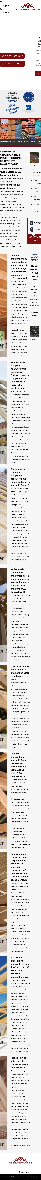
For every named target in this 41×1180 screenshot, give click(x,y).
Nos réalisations (12, 56)
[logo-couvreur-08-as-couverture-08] (28, 10)
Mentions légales (32, 1177)
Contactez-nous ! (12, 64)
